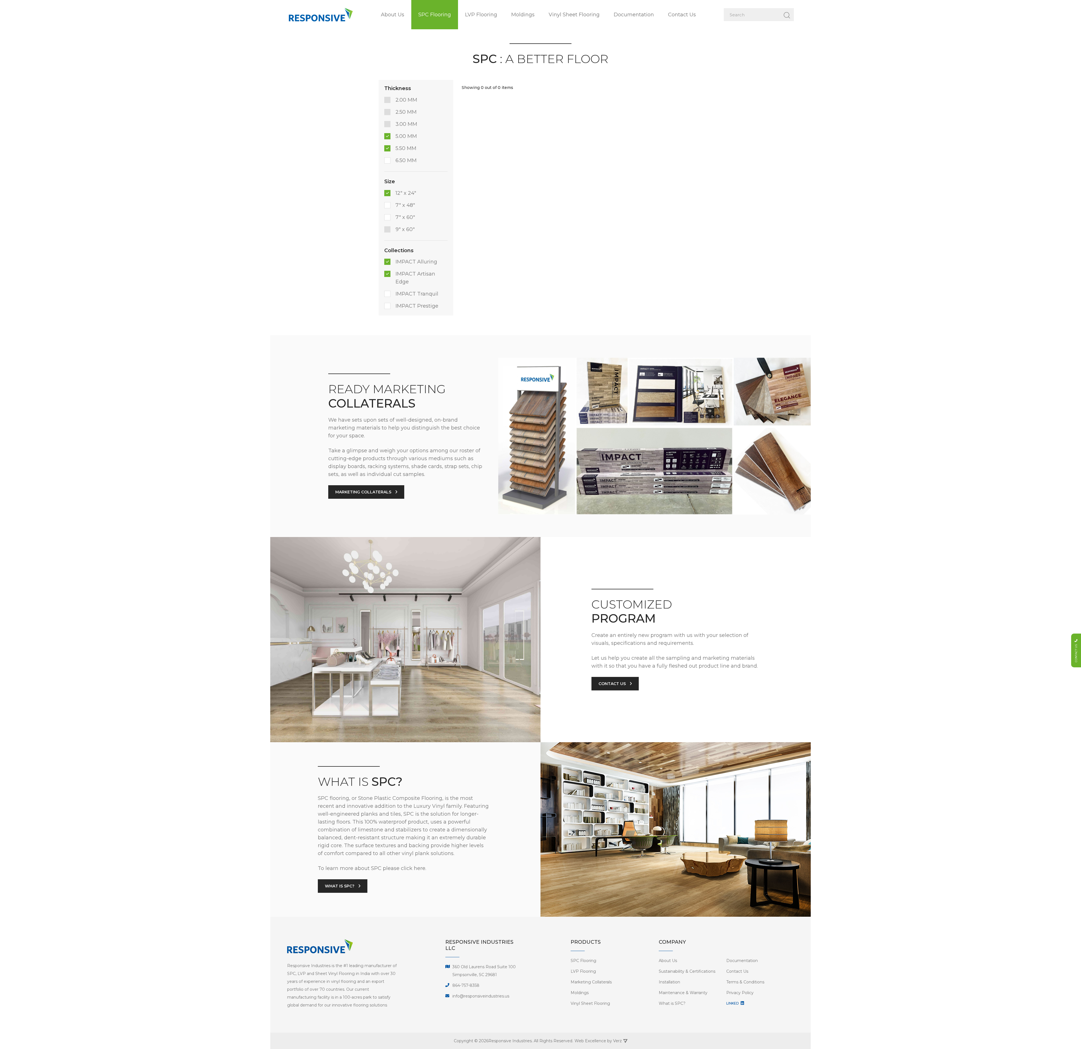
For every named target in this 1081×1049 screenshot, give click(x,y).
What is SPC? (672, 1003)
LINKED (733, 1003)
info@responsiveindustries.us (480, 996)
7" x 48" (405, 205)
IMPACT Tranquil (417, 294)
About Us (392, 15)
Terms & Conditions (745, 982)
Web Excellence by (598, 1040)
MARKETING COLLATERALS (363, 492)
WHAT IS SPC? (340, 886)
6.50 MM (406, 160)
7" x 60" (405, 217)
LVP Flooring (481, 15)
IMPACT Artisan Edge (415, 278)
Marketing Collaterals (591, 982)
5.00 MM (406, 136)
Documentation (634, 15)
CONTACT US (612, 683)
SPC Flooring (434, 15)
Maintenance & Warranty (683, 992)
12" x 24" (406, 193)
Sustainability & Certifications (687, 971)
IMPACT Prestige (417, 306)
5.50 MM (406, 148)
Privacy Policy (740, 992)
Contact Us (682, 15)
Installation (669, 982)
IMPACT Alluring (416, 262)
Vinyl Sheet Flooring (574, 15)
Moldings (523, 15)
